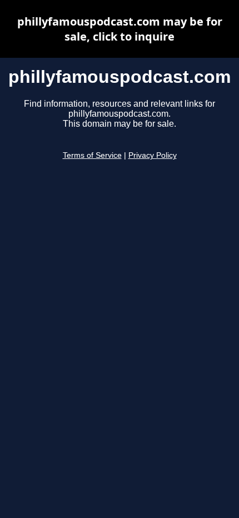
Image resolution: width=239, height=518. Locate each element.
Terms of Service (92, 155)
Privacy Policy (152, 155)
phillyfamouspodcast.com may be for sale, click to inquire (119, 29)
